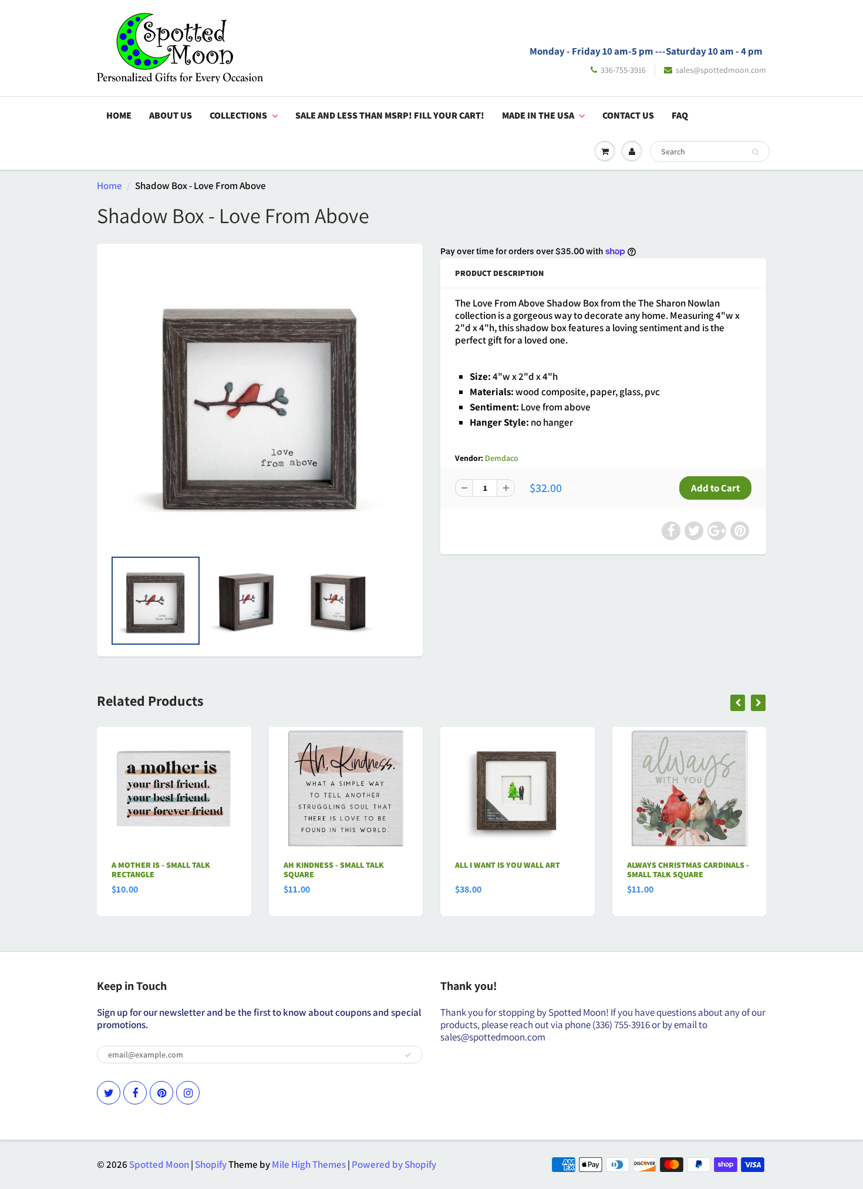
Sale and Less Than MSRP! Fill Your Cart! (389, 115)
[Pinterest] (161, 1092)
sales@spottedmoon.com (721, 70)
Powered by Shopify (394, 1164)
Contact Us (628, 115)
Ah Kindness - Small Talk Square (334, 870)
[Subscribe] (408, 1055)
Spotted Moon (159, 1164)
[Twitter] (108, 1092)
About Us (170, 115)
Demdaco (501, 458)
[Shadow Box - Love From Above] (260, 402)
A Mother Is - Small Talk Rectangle (161, 870)
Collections (238, 115)
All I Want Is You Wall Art (507, 865)
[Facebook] (135, 1092)
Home (119, 115)
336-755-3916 (623, 70)
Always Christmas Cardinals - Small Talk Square (688, 870)
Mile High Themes (309, 1164)
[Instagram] (188, 1092)
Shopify (211, 1164)
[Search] (755, 152)
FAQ (680, 115)
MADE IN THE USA (538, 115)
